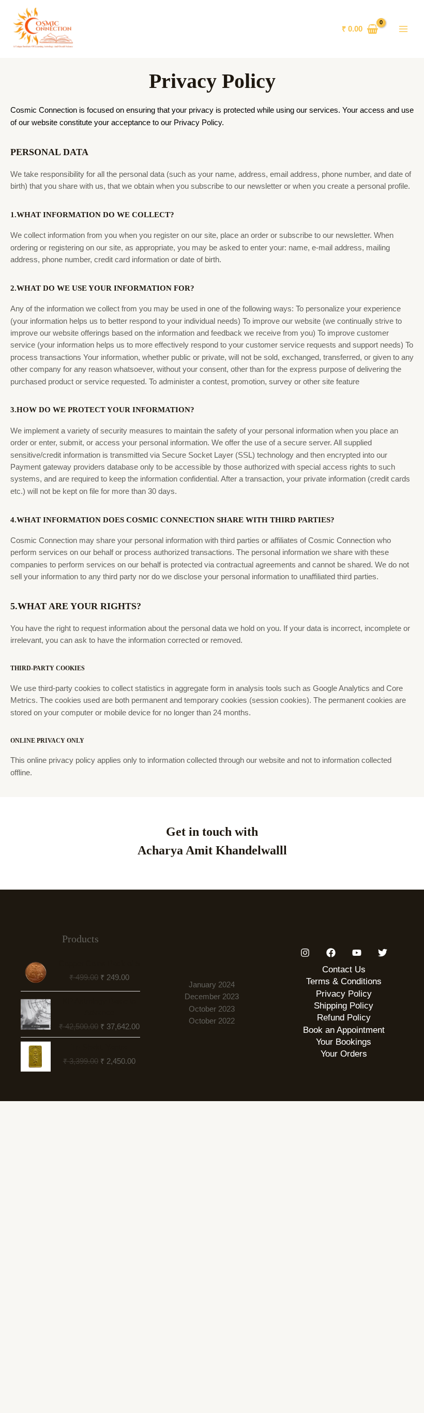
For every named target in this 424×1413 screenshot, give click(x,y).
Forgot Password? (345, 703)
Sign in (287, 727)
